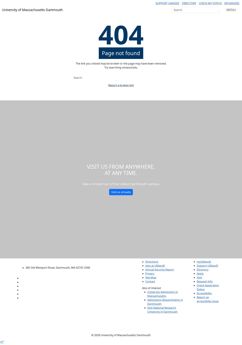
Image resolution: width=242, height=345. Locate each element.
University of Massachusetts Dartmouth (59, 261)
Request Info (205, 281)
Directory (189, 3)
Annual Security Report (159, 269)
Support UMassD (167, 3)
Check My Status (210, 3)
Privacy (149, 273)
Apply (200, 273)
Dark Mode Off (121, 330)
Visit (199, 277)
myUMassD (231, 3)
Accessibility (204, 293)
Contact (150, 281)
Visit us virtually (121, 192)
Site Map (150, 277)
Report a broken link (121, 85)
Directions (151, 262)
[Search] (216, 10)
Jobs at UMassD (155, 265)
